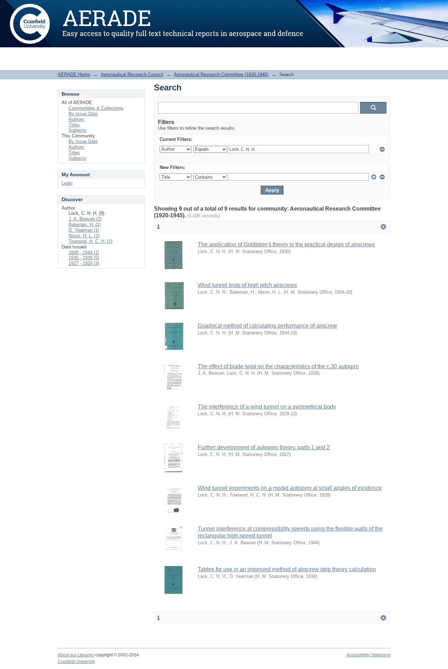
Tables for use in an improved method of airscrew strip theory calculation (287, 569)
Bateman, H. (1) (85, 224)
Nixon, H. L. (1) (84, 235)
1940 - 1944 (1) (84, 252)
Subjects (77, 130)
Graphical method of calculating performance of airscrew (267, 326)
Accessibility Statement (368, 655)
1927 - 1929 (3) (84, 263)
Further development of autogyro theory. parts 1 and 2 (264, 447)
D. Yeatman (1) (84, 230)
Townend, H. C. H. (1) (90, 241)
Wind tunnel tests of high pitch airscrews (247, 285)
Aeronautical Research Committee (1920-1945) (221, 74)
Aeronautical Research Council (132, 74)
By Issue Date (83, 113)
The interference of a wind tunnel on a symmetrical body (267, 407)
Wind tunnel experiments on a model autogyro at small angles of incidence (290, 488)
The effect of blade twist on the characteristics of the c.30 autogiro (278, 366)
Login (384, 8)
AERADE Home (74, 74)
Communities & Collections (96, 108)
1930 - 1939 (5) (84, 257)
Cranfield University (76, 661)
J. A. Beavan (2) (85, 218)
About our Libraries (76, 655)
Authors (76, 119)
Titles (74, 125)
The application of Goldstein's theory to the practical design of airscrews (286, 244)
